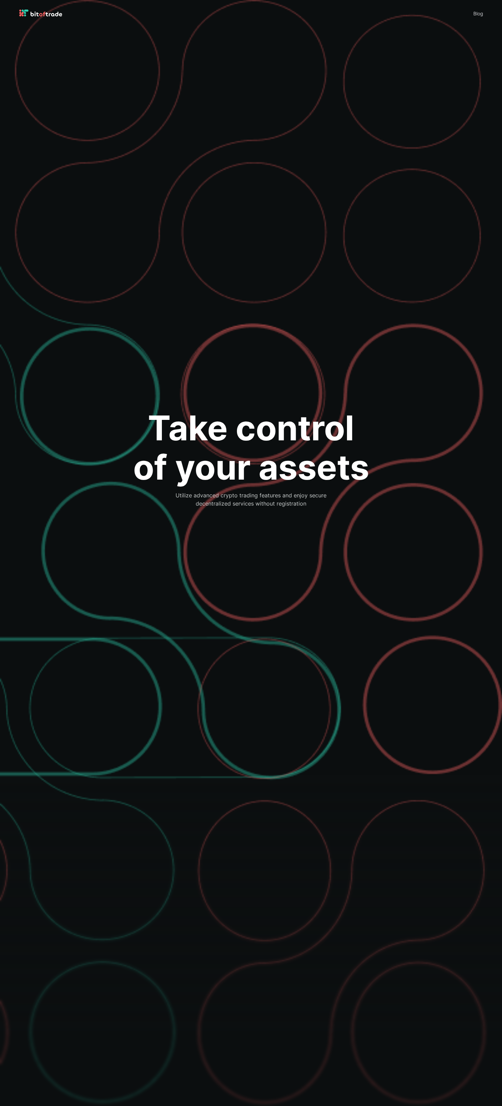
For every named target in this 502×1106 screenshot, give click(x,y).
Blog (478, 13)
